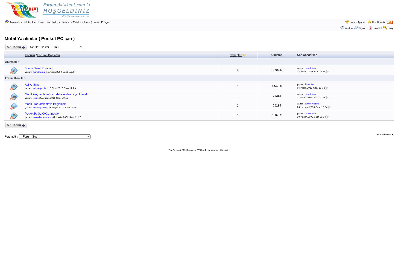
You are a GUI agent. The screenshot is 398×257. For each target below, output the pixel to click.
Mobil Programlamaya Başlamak (45, 104)
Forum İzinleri (384, 134)
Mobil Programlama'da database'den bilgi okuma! (56, 94)
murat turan (39, 72)
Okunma (276, 55)
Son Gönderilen (307, 55)
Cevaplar (236, 55)
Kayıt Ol (377, 28)
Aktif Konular (379, 22)
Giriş (390, 28)
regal (35, 98)
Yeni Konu (13, 47)
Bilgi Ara (362, 28)
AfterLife (309, 84)
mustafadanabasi (42, 117)
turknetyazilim (40, 88)
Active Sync (32, 84)
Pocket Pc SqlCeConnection (42, 113)
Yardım (349, 28)
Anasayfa (14, 22)
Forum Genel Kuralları (39, 68)
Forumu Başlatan (48, 55)
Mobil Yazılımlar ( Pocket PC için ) (92, 22)
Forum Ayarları (358, 22)
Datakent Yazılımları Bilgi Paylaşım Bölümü (46, 22)
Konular (30, 55)
